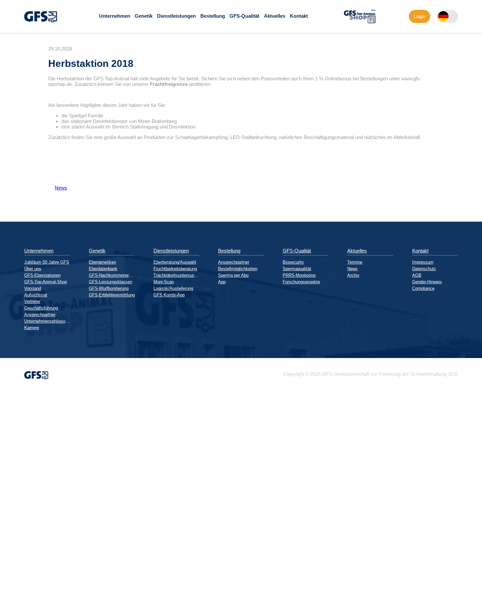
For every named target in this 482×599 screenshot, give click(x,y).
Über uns (32, 268)
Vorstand (32, 288)
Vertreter (32, 301)
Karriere (31, 327)
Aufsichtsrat (35, 294)
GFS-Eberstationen (42, 275)
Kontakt (299, 16)
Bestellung (212, 16)
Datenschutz (424, 268)
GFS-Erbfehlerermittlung (112, 294)
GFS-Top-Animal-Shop (45, 281)
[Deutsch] (443, 16)
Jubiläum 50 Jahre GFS (46, 262)
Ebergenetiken (102, 262)
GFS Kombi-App (169, 294)
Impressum (422, 262)
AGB (416, 275)
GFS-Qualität (244, 16)
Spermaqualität (297, 268)
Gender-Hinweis (427, 281)
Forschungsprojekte (301, 281)
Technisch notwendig (11, 509)
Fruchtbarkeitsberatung (175, 268)
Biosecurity (293, 262)
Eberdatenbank (103, 268)
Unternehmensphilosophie (47, 321)
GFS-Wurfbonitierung (109, 288)
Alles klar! (5, 582)
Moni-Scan (163, 281)
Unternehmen (114, 16)
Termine (354, 262)
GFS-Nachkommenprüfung (112, 275)
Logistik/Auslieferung (173, 288)
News (57, 187)
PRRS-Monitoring (299, 275)
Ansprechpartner (39, 314)
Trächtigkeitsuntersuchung (176, 275)
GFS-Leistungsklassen (110, 281)
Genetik (143, 16)
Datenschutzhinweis (21, 596)
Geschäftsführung (41, 308)
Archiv (353, 275)
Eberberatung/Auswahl (174, 262)
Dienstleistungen (176, 16)
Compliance (423, 288)
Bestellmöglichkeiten (237, 268)
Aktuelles (274, 16)
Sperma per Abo (233, 275)
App (222, 281)
